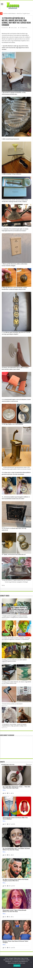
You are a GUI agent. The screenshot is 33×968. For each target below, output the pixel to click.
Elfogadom (17, 965)
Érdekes (12, 27)
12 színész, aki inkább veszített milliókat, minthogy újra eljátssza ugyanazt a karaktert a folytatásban (16, 638)
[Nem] (31, 962)
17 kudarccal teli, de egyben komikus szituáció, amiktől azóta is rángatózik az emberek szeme (14, 616)
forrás (3, 585)
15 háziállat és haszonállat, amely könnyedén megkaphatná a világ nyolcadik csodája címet (14, 725)
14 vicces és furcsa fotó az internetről (12, 704)
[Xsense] (16, 5)
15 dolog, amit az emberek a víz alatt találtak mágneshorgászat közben (14, 660)
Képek (15, 27)
